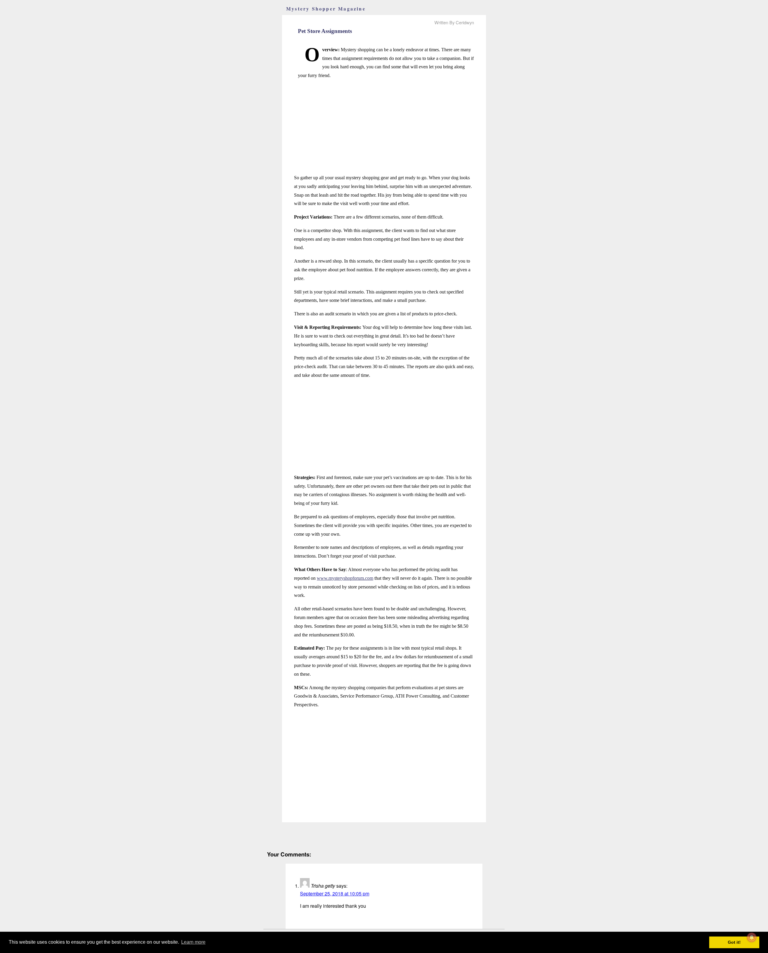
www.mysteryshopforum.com (345, 578)
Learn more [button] (193, 942)
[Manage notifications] (752, 937)
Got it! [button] (734, 942)
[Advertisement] (384, 127)
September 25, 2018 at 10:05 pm (334, 893)
